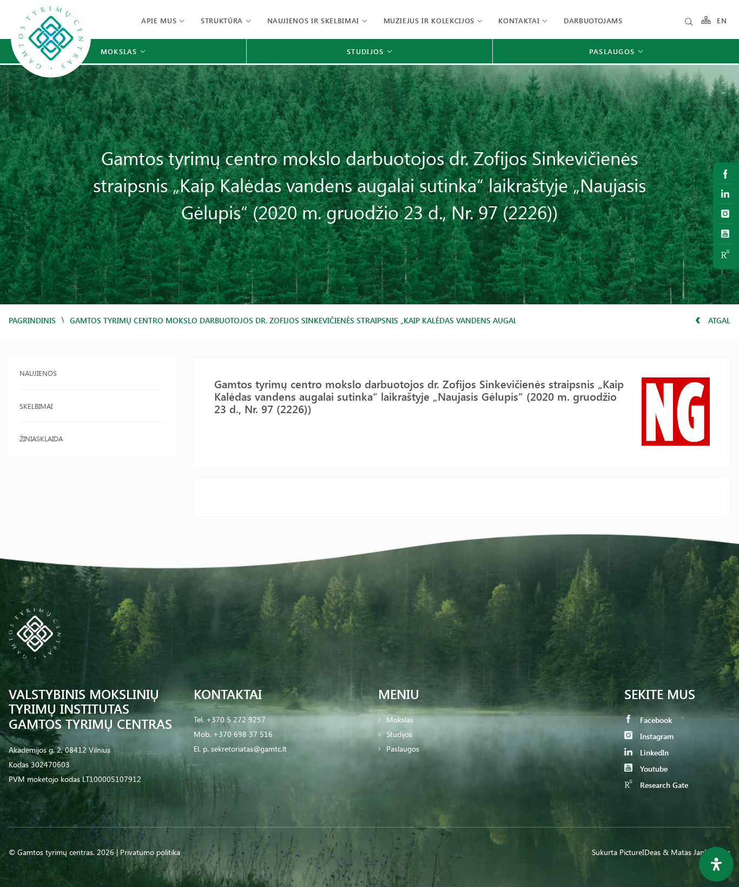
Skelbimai (35, 405)
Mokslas (399, 719)
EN (722, 20)
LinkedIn (653, 752)
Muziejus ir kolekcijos (429, 20)
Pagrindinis (32, 320)
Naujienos (38, 372)
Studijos (399, 734)
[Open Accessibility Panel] (716, 864)
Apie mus (158, 20)
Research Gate (663, 785)
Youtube (653, 769)
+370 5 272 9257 (236, 719)
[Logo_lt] (51, 76)
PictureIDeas (640, 852)
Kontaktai (518, 20)
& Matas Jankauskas (696, 852)
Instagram (656, 736)
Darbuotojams (593, 20)
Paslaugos (402, 748)
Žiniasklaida (41, 438)
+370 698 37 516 (243, 734)
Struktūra (222, 20)
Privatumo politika (150, 852)
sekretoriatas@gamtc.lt (249, 748)
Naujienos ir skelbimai (313, 20)
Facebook (655, 720)
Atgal (718, 320)
